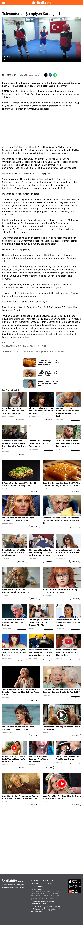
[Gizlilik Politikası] (48, 906)
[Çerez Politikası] (49, 908)
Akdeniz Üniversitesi (22, 179)
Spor (51, 147)
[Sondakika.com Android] (74, 886)
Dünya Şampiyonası (20, 275)
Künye (22, 887)
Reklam (12, 887)
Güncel (45, 880)
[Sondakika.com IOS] (74, 881)
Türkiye (75, 150)
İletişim (17, 887)
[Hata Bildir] (39, 911)
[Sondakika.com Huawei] (74, 891)
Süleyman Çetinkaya (40, 102)
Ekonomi (34, 883)
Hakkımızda (5, 887)
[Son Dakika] (41, 2)
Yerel (33, 886)
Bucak (16, 102)
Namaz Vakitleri (37, 889)
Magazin (51, 883)
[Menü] (3, 2)
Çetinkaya (36, 94)
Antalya (32, 108)
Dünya (54, 880)
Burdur (5, 102)
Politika (41, 886)
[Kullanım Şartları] (36, 906)
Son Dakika (35, 880)
